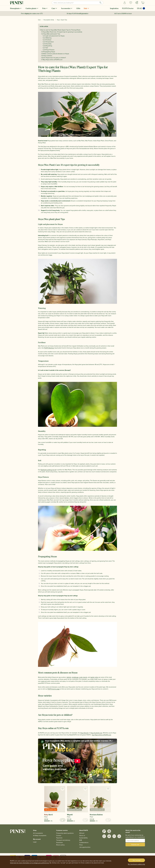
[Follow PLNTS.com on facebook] (104, 836)
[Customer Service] (137, 2)
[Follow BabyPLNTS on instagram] (109, 831)
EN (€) (139, 8)
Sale (85, 8)
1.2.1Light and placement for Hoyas (53, 36)
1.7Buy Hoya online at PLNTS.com (51, 60)
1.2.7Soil (45, 48)
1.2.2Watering (47, 38)
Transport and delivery (63, 840)
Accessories (65, 8)
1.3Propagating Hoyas (48, 52)
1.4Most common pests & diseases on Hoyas (55, 54)
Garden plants (30, 8)
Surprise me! (135, 845)
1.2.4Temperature (48, 42)
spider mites (94, 677)
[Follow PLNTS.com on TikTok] (119, 836)
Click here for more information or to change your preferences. (29, 863)
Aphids (69, 677)
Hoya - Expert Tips (62, 20)
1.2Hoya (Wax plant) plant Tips (50, 34)
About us (82, 835)
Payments (59, 838)
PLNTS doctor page (54, 689)
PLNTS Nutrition (49, 348)
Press (81, 845)
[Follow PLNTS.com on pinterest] (109, 836)
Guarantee (59, 842)
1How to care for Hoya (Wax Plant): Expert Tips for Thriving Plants (60, 30)
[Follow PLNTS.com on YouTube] (114, 836)
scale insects (83, 677)
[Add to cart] (62, 819)
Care (53, 8)
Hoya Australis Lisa (96, 733)
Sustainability (83, 838)
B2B (80, 840)
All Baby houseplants (39, 835)
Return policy (60, 845)
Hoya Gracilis (84, 733)
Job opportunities (84, 847)
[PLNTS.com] (16, 2)
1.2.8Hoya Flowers (48, 50)
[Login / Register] (124, 3)
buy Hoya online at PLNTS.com (101, 735)
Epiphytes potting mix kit (48, 470)
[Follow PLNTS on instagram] (104, 831)
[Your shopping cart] (143, 3)
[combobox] (77, 2)
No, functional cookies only (136, 864)
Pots (44, 8)
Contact (58, 835)
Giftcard (81, 833)
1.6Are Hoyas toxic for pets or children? (53, 58)
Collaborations (83, 842)
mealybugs (75, 677)
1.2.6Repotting (47, 46)
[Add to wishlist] (62, 789)
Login (35, 842)
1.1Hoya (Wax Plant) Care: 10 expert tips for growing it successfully (61, 32)
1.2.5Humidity (47, 44)
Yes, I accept (136, 860)
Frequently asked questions (65, 833)
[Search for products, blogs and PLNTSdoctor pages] (100, 2)
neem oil (44, 681)
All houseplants (38, 833)
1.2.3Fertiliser (47, 40)
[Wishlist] (131, 3)
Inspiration (114, 8)
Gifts (78, 8)
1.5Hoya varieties (46, 56)
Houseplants (15, 8)
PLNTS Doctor (127, 8)
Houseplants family (49, 20)
